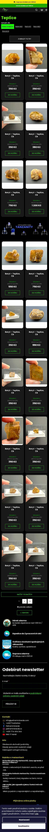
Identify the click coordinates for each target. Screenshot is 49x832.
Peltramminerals (13, 726)
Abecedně (5, 31)
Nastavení (24, 819)
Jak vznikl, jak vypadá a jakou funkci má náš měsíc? (22, 785)
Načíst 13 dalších (24, 594)
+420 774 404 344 (14, 731)
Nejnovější (36, 26)
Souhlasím (23, 826)
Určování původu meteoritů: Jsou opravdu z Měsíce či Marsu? (22, 761)
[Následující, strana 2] (24, 601)
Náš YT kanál (11, 734)
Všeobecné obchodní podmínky (15, 744)
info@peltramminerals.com (17, 720)
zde (36, 813)
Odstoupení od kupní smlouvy (14, 750)
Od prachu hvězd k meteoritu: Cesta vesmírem (23, 773)
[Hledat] (36, 10)
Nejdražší (28, 26)
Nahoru (25, 613)
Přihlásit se (11, 704)
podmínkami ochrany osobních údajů (22, 694)
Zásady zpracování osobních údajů (16, 747)
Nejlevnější (19, 26)
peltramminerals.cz (14, 729)
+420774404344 (13, 723)
